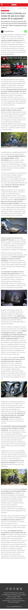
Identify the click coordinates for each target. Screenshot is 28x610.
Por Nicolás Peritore (9, 31)
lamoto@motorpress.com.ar (14, 598)
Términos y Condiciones (18, 600)
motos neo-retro (5, 10)
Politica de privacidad (13, 602)
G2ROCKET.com (17, 606)
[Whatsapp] (25, 31)
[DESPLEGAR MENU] (2, 4)
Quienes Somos (7, 600)
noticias (3, 8)
